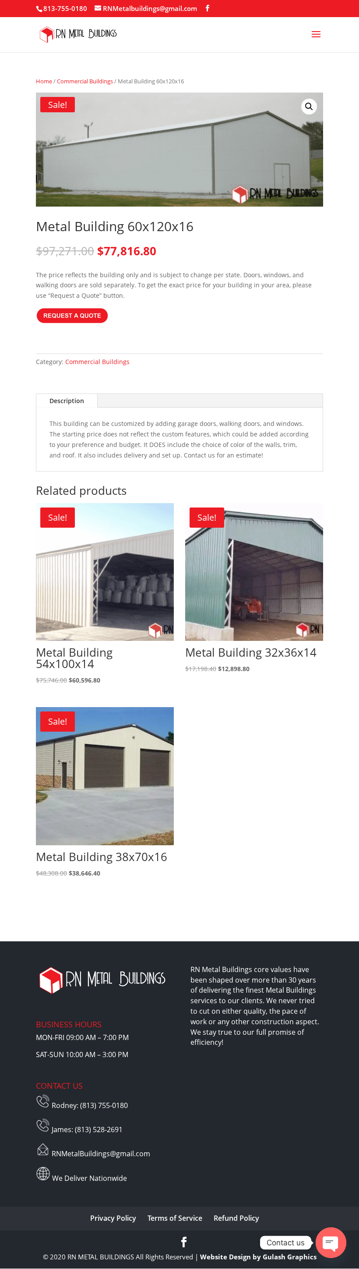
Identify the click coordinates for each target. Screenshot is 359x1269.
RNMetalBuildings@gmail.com (101, 1153)
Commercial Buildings (85, 81)
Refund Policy (236, 1218)
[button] (309, 106)
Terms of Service (175, 1218)
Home (44, 81)
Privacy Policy (113, 1218)
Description (66, 401)
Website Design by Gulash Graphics (258, 1256)
